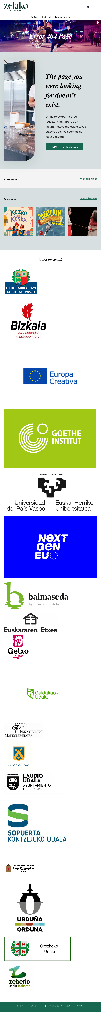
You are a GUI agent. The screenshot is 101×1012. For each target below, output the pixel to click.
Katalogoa (34, 17)
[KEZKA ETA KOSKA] (18, 221)
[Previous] (6, 221)
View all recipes (88, 198)
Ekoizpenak (46, 17)
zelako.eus (38, 1006)
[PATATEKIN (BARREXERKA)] (50, 221)
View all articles (88, 179)
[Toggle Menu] (95, 7)
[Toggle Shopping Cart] (87, 6)
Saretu (72, 1006)
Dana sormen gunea (62, 17)
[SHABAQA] (82, 221)
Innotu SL (81, 1006)
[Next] (95, 221)
